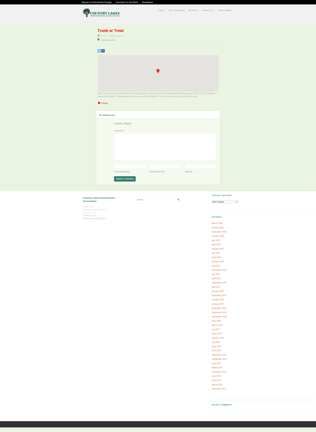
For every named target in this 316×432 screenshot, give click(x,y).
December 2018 (219, 308)
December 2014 (219, 371)
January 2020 (218, 291)
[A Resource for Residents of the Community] (101, 16)
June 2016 (216, 346)
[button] (158, 71)
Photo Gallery (224, 10)
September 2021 (219, 282)
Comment (119, 130)
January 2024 (218, 261)
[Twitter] (99, 51)
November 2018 (219, 312)
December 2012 (219, 388)
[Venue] (99, 39)
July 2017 (216, 329)
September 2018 (219, 316)
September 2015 (219, 359)
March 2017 (217, 333)
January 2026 (218, 227)
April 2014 (216, 376)
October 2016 (218, 337)
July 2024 (216, 253)
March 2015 (217, 367)
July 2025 (216, 240)
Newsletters (147, 2)
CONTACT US (89, 215)
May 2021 (216, 287)
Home (162, 10)
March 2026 (217, 223)
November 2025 (219, 231)
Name (122, 171)
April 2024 (216, 257)
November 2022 (219, 270)
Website (188, 171)
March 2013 (217, 384)
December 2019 (219, 295)
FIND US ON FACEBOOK (94, 218)
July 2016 (216, 342)
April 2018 (216, 320)
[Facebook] (103, 51)
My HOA (193, 10)
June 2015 (216, 363)
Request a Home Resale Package (97, 2)
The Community (175, 10)
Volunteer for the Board (127, 2)
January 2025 (218, 248)
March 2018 (217, 325)
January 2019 (218, 304)
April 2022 (216, 278)
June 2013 (216, 380)
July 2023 (216, 265)
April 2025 (216, 244)
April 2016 (216, 350)
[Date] (99, 35)
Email (156, 171)
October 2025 (218, 236)
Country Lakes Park (108, 40)
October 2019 (218, 299)
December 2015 (219, 354)
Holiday (104, 103)
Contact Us (207, 10)
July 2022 (216, 274)
